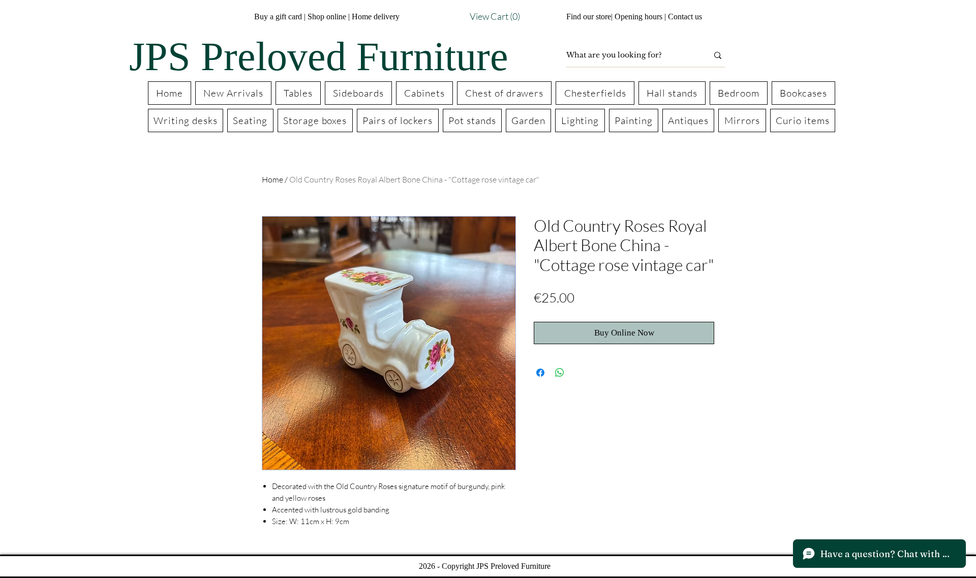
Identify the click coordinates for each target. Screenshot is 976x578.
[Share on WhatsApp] (560, 373)
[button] (476, 16)
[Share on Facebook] (540, 373)
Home (272, 179)
